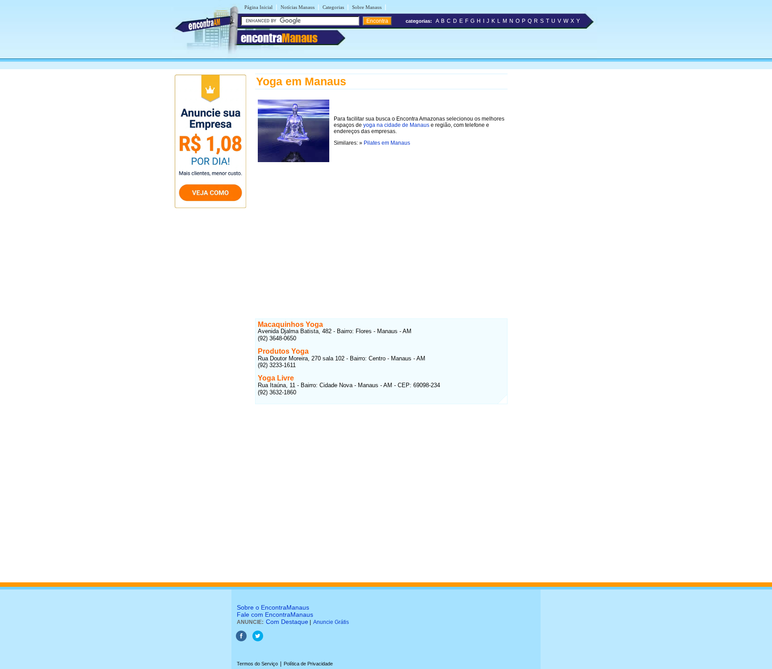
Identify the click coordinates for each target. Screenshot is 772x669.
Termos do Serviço (257, 663)
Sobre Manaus (367, 7)
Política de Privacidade (308, 663)
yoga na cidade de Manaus (396, 125)
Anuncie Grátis (331, 622)
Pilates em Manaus (387, 143)
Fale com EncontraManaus (275, 614)
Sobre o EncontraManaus (273, 607)
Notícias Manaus (298, 7)
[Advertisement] (381, 227)
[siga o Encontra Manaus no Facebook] (241, 639)
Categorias (333, 7)
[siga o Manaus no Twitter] (257, 639)
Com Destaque (287, 621)
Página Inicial (258, 7)
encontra (279, 38)
